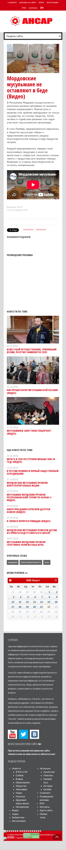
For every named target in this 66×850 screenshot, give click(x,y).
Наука (19, 793)
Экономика (21, 789)
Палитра (20, 796)
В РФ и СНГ (22, 772)
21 (41, 607)
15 (48, 602)
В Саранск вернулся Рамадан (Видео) (28, 521)
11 (20, 602)
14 (41, 602)
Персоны (48, 775)
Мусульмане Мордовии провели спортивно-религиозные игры (26, 543)
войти (41, 2)
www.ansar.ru (33, 754)
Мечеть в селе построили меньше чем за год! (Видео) (31, 460)
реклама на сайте (27, 2)
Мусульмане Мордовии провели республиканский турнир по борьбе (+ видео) (29, 497)
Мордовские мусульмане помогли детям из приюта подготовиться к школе (32, 531)
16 (56, 602)
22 (48, 607)
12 (27, 602)
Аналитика (49, 772)
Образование (23, 782)
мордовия (12, 562)
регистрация (52, 2)
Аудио (15, 814)
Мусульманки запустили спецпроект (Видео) (29, 432)
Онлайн (47, 789)
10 (13, 602)
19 (27, 607)
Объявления (22, 807)
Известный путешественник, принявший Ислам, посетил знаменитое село (31, 351)
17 (13, 607)
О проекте (45, 793)
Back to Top (57, 837)
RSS (24, 8)
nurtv (47, 562)
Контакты (45, 807)
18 (20, 607)
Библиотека (18, 817)
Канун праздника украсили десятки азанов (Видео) (28, 510)
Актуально (45, 768)
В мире (19, 779)
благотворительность (31, 562)
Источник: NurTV (15, 207)
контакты (33, 8)
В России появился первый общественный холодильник (32, 472)
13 (34, 602)
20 (34, 607)
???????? (28, 230)
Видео (15, 810)
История (47, 786)
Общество (21, 786)
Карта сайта (46, 810)
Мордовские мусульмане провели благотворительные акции (27, 484)
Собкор (19, 775)
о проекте (12, 2)
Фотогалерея (19, 821)
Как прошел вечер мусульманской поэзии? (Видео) (32, 391)
